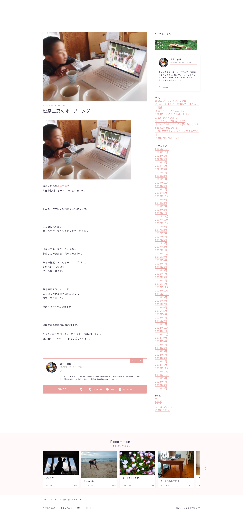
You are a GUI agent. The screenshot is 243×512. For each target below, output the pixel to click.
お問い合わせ (162, 410)
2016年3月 (161, 277)
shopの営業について (166, 128)
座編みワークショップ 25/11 (170, 101)
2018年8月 (161, 203)
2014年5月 (161, 351)
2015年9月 (161, 297)
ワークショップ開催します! (170, 121)
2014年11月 (161, 331)
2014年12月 (162, 328)
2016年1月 (161, 284)
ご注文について (163, 407)
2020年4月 (161, 172)
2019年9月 (161, 186)
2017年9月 (161, 226)
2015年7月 (161, 304)
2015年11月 (161, 291)
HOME (46, 500)
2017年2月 (161, 247)
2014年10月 (162, 334)
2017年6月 (161, 237)
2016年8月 (161, 260)
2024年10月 (162, 152)
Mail (157, 398)
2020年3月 (161, 176)
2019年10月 (162, 183)
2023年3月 (161, 162)
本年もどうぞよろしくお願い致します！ (177, 124)
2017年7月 (161, 233)
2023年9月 (161, 159)
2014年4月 (161, 355)
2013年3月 (161, 385)
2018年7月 (161, 206)
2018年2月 (161, 210)
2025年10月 (162, 149)
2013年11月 (161, 371)
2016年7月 (161, 264)
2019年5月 (161, 193)
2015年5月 (161, 311)
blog (63, 105)
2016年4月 (161, 274)
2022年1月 (161, 166)
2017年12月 (162, 216)
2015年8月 (161, 301)
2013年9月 (161, 378)
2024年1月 (161, 156)
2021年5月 (161, 169)
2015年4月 (161, 314)
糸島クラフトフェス (166, 118)
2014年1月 (161, 365)
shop (158, 403)
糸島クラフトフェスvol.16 (169, 111)
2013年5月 (161, 382)
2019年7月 (161, 189)
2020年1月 (161, 179)
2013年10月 (162, 375)
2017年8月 (161, 230)
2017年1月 (161, 250)
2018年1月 (161, 213)
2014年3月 (161, 358)
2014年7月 (161, 344)
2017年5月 (161, 240)
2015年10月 (162, 294)
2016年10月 (162, 253)
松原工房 (62, 186)
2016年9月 (161, 257)
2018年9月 (161, 199)
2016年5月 (161, 270)
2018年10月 (162, 196)
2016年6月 (161, 267)
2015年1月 (161, 324)
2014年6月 (161, 348)
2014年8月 (161, 341)
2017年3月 (161, 243)
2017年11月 (161, 220)
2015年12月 (162, 287)
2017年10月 (162, 223)
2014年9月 (161, 338)
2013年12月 (162, 368)
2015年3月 (161, 318)
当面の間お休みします (167, 138)
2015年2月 (161, 321)
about (158, 401)
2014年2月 (161, 361)
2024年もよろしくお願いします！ (173, 114)
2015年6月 (161, 307)
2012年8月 (161, 388)
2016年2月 (161, 280)
